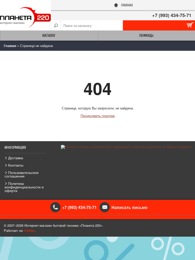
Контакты (15, 165)
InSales (29, 230)
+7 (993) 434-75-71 (171, 15)
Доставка (15, 157)
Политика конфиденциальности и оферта (24, 187)
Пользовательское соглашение (22, 174)
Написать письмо (129, 207)
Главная (10, 45)
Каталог (49, 35)
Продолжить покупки (97, 115)
